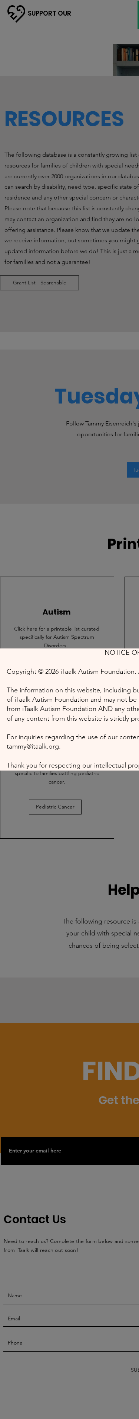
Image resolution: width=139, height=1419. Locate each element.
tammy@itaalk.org (33, 746)
